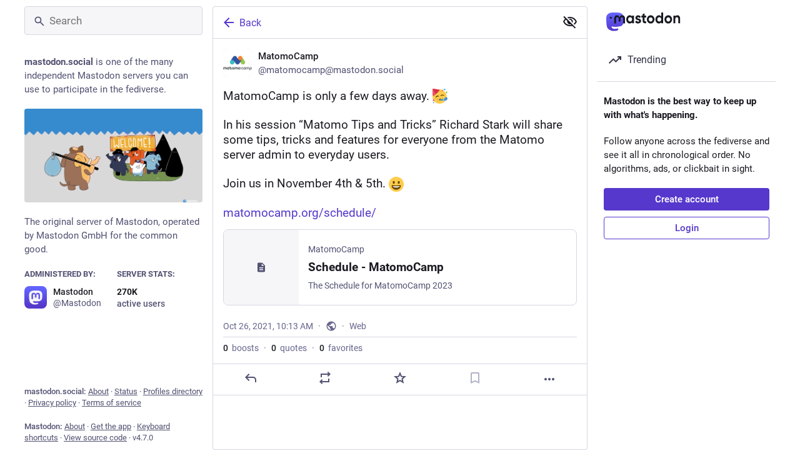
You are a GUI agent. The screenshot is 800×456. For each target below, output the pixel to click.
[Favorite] (400, 377)
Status (126, 391)
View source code (95, 437)
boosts (241, 348)
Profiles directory (172, 391)
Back (250, 23)
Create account (687, 199)
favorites (340, 348)
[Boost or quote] (325, 377)
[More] (549, 379)
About (98, 391)
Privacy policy (52, 402)
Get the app (111, 426)
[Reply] (250, 377)
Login (687, 228)
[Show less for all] (570, 22)
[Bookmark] (475, 377)
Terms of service (111, 402)
